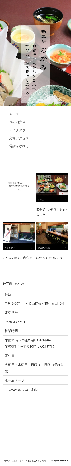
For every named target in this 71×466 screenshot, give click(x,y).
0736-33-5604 (15, 321)
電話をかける (19, 145)
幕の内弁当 (17, 121)
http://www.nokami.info (21, 389)
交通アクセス (19, 137)
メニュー (15, 113)
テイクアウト (19, 129)
